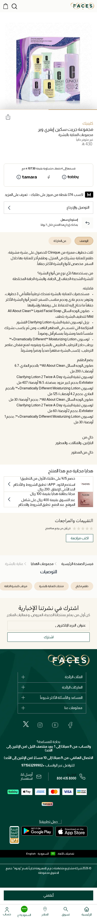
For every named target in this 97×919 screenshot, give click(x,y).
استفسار (26, 778)
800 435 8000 (66, 778)
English (31, 853)
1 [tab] (72, 109)
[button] (47, 853)
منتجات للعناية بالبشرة (51, 586)
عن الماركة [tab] (59, 241)
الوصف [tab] (84, 241)
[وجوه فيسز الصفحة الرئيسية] (82, 6)
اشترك (48, 637)
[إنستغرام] (40, 725)
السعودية (43, 853)
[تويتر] (26, 724)
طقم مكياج (82, 586)
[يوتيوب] (55, 725)
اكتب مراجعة (80, 538)
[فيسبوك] (70, 725)
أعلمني (48, 895)
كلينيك (87, 123)
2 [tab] (24, 109)
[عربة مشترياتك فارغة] (5, 6)
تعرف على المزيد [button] (16, 195)
